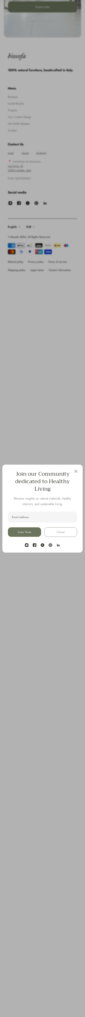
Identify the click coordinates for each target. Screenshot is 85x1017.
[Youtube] (42, 545)
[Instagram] (27, 545)
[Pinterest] (50, 545)
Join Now (24, 532)
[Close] (75, 471)
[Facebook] (35, 545)
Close (61, 532)
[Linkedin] (58, 545)
